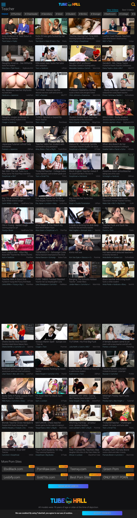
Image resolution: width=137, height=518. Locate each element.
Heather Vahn (108, 149)
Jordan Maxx (74, 284)
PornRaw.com (52, 468)
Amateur (113, 347)
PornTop (63, 230)
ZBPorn (30, 149)
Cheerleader (32, 14)
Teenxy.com (85, 468)
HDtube (131, 149)
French (105, 230)
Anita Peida (107, 284)
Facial (117, 149)
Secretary (47, 14)
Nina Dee (5, 68)
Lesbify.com (19, 476)
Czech (81, 347)
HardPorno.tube (27, 203)
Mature (55, 203)
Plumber (16, 14)
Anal (115, 68)
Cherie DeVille (7, 347)
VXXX (98, 41)
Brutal (119, 122)
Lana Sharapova (42, 284)
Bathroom (110, 14)
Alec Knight (118, 401)
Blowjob (124, 284)
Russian (44, 95)
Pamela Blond (108, 455)
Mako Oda (107, 203)
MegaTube (96, 122)
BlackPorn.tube (94, 455)
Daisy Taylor (107, 68)
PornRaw (29, 257)
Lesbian (48, 203)
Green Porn (118, 468)
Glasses (84, 257)
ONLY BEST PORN (118, 476)
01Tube (97, 149)
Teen (58, 41)
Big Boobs (55, 149)
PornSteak (63, 122)
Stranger (96, 14)
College (124, 14)
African (72, 455)
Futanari (5, 149)
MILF (105, 41)
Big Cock (22, 284)
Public (14, 41)
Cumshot (88, 68)
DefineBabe (129, 95)
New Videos (112, 10)
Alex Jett (16, 374)
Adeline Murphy (8, 428)
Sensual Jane (86, 230)
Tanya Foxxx (40, 428)
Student (71, 14)
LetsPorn (29, 95)
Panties (106, 347)
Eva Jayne (40, 203)
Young (4, 230)
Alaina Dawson (41, 257)
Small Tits (45, 176)
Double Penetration (82, 203)
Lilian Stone (6, 374)
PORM (131, 374)
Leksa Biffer (6, 284)
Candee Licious (119, 257)
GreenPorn (96, 401)
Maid (59, 14)
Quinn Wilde (7, 203)
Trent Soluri (6, 41)
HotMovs (63, 284)
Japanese (14, 95)
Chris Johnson (74, 95)
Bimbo (83, 14)
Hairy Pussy (74, 41)
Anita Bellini (107, 257)
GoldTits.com (52, 476)
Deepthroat (84, 41)
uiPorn (64, 68)
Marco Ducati (74, 122)
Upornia (30, 347)
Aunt (4, 257)
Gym (38, 401)
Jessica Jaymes (109, 122)
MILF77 (131, 68)
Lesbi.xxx (63, 203)
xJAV (132, 203)
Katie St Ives (50, 41)
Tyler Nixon (15, 68)
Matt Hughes (74, 230)
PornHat (97, 257)
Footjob (18, 428)
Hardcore (44, 68)
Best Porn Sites (85, 476)
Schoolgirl (125, 149)
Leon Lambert (74, 428)
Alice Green (40, 230)
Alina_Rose (40, 149)
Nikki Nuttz (6, 401)
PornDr (64, 374)
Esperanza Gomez (88, 95)
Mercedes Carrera (76, 68)
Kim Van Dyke (74, 257)
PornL (31, 41)
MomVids (96, 68)
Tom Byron (40, 41)
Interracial (83, 176)
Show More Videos (68, 486)
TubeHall (130, 401)
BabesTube (62, 257)
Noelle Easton (121, 95)
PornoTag (130, 347)
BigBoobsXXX (28, 68)
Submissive (74, 374)
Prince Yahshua (109, 95)
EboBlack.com (19, 468)
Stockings (27, 428)
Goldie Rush (85, 122)
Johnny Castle (18, 203)
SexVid (97, 230)
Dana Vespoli (41, 374)
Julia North (73, 347)
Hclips (131, 41)
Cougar (5, 122)
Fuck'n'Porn (62, 149)
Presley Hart (107, 401)
